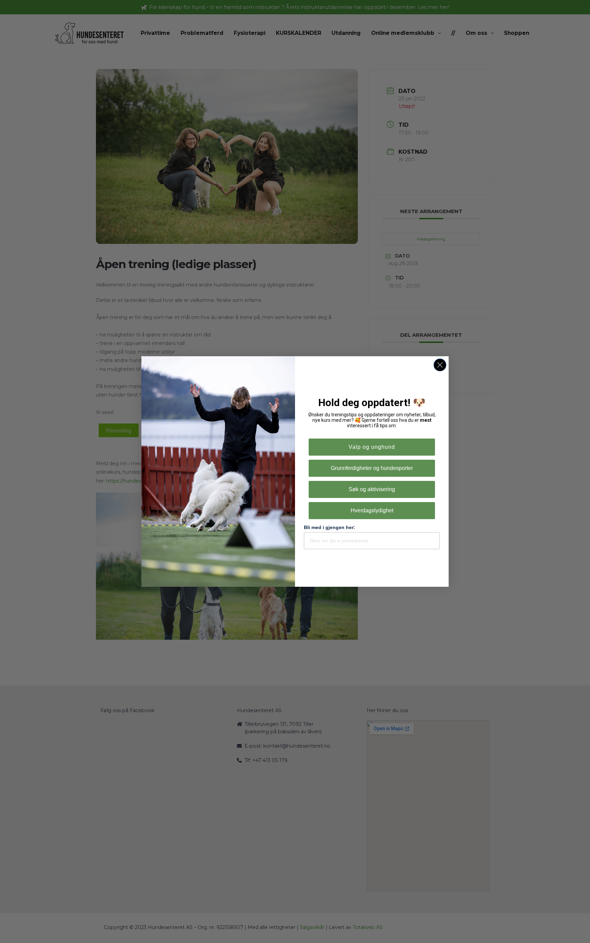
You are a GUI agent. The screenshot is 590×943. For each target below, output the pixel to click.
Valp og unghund (372, 447)
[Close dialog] (440, 365)
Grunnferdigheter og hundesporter (372, 468)
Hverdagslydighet (372, 510)
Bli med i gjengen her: (329, 527)
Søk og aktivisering (372, 489)
